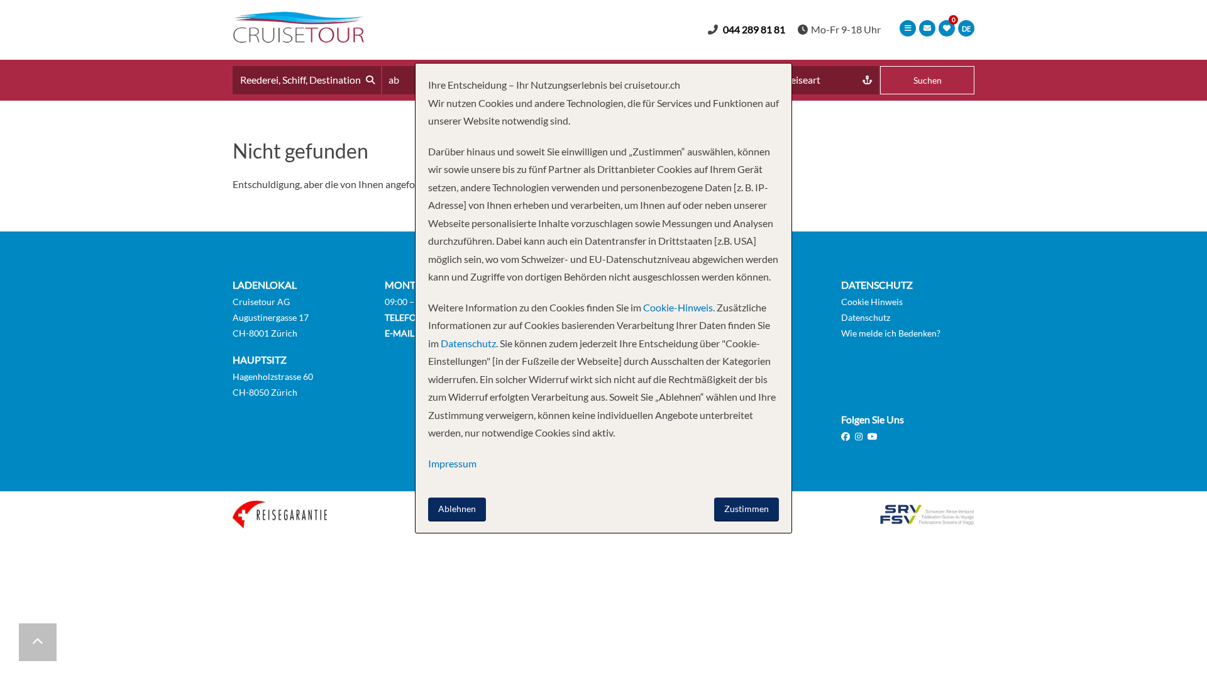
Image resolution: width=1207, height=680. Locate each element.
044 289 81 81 (754, 29)
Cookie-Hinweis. (678, 307)
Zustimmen (746, 508)
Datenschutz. (469, 343)
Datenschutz (865, 317)
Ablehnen (457, 508)
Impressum (452, 463)
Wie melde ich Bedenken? (890, 333)
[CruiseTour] (299, 39)
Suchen (927, 80)
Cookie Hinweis (872, 301)
